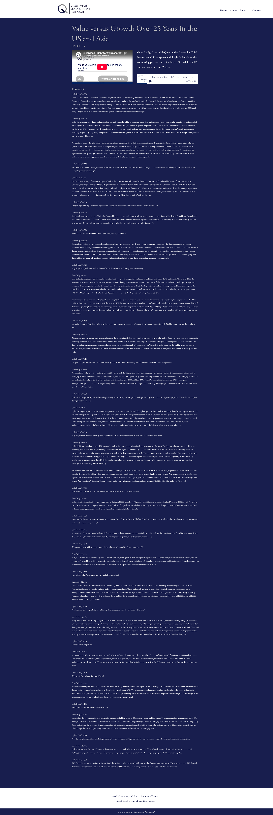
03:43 (83, 240)
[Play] (150, 81)
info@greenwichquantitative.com (139, 800)
